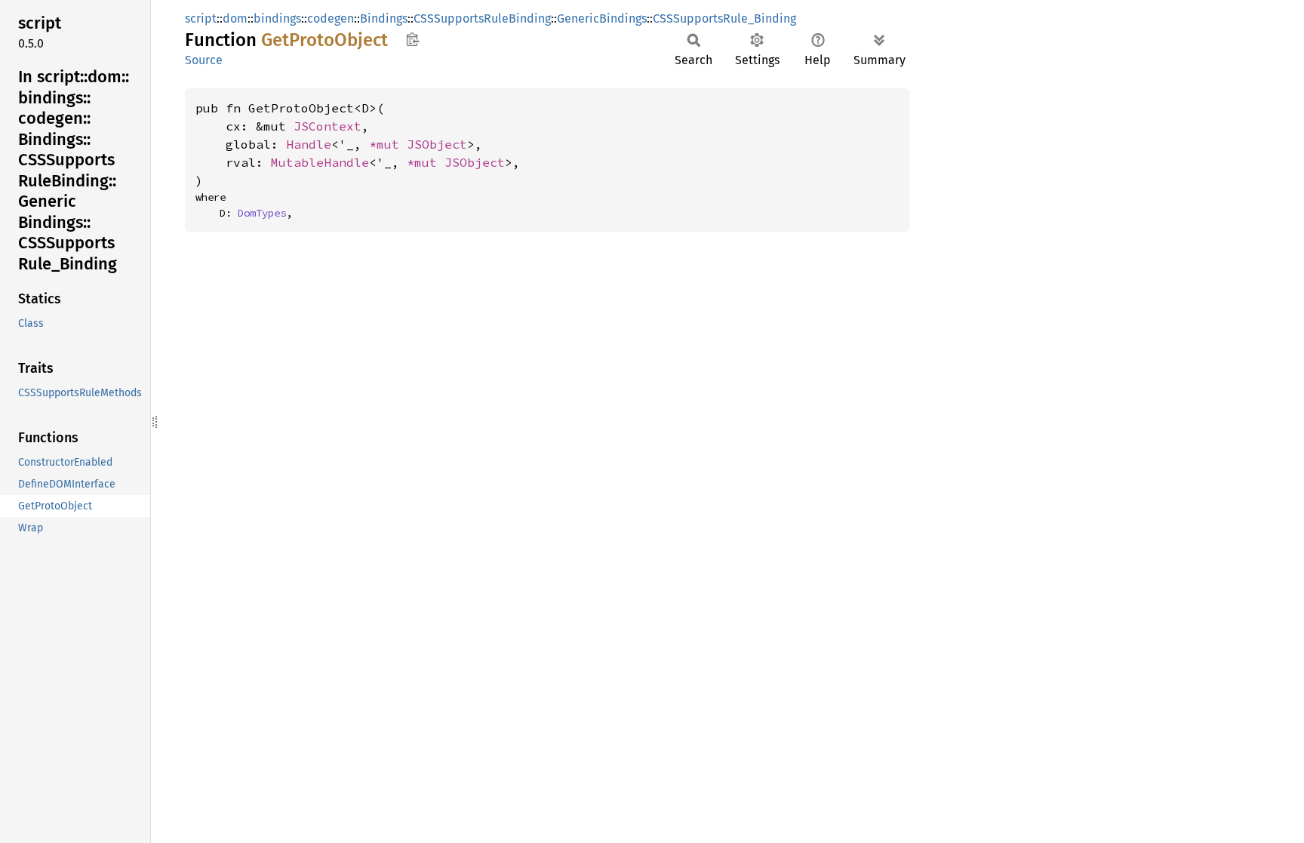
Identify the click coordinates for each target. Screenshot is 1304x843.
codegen (330, 18)
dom (235, 18)
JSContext (327, 126)
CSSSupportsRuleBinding (482, 18)
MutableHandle (320, 162)
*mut (388, 144)
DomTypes (262, 213)
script (201, 18)
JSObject (437, 144)
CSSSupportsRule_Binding (724, 18)
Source (204, 60)
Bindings (384, 18)
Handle (308, 144)
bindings (277, 18)
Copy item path (412, 39)
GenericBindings (602, 18)
